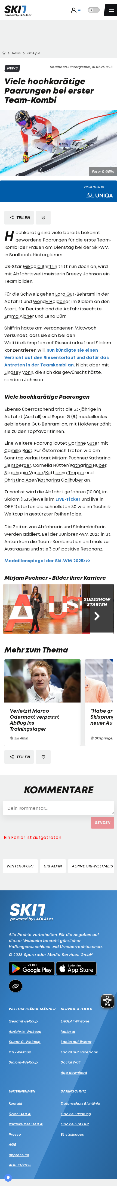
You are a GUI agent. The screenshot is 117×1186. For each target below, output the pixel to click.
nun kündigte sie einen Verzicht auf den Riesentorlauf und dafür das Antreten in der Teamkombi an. (56, 357)
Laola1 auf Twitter (76, 1041)
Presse (15, 1134)
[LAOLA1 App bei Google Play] (32, 969)
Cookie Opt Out (75, 1124)
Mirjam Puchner (69, 458)
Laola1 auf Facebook (79, 1052)
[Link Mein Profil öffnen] (74, 10)
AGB (13, 1144)
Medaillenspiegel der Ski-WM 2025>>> (47, 561)
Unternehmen (22, 1091)
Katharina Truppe (64, 472)
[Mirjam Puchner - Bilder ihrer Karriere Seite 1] (46, 609)
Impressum (19, 1155)
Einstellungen (72, 1134)
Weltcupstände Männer (32, 1009)
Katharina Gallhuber (60, 480)
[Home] (3, 53)
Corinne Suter (83, 443)
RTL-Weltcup (20, 1052)
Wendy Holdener (51, 301)
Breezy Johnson (84, 273)
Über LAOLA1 (20, 1114)
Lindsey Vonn (18, 372)
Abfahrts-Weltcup (25, 1031)
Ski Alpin (53, 866)
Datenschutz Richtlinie (80, 1103)
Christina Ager (20, 480)
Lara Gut (65, 294)
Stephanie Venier (23, 472)
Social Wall (70, 1062)
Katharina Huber (88, 465)
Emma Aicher (19, 316)
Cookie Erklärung (76, 1114)
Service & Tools (76, 1009)
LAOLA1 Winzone (75, 1021)
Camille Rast (18, 450)
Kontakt (15, 1103)
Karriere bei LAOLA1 (26, 1124)
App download (74, 1072)
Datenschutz (73, 1091)
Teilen (22, 217)
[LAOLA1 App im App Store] (76, 969)
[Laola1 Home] (31, 912)
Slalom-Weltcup (23, 1062)
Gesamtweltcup (23, 1021)
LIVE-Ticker (68, 499)
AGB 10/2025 (20, 1165)
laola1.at (68, 1031)
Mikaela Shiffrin (40, 266)
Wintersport (20, 866)
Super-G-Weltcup (25, 1041)
